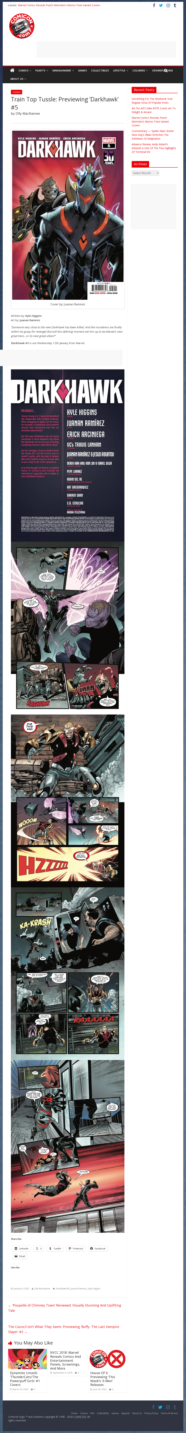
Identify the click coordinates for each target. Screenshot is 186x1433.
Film (92, 1413)
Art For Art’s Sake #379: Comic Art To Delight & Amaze (50, 5)
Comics (23, 70)
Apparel (125, 1413)
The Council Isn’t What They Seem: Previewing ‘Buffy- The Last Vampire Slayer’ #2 (63, 1329)
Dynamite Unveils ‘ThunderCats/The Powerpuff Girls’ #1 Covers (25, 1379)
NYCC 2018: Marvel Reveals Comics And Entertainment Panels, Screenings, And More (65, 1360)
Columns (138, 70)
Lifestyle (119, 70)
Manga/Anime (61, 70)
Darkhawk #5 (62, 1288)
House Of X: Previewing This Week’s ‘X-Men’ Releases (102, 1379)
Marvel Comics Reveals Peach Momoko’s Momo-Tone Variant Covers (150, 121)
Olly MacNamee (42, 1288)
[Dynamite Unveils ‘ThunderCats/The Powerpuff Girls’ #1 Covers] (27, 1351)
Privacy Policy (151, 1413)
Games (82, 70)
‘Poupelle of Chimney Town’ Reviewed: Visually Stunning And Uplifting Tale (64, 1308)
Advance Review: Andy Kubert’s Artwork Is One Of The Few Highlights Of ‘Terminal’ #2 (154, 148)
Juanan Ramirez (79, 1288)
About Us (16, 79)
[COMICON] (21, 15)
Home (74, 1413)
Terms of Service (169, 1413)
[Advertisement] (106, 49)
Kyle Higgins (94, 1288)
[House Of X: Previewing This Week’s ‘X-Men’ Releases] (107, 1351)
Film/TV (40, 70)
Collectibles (100, 70)
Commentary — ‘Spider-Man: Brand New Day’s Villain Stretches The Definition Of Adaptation (152, 134)
